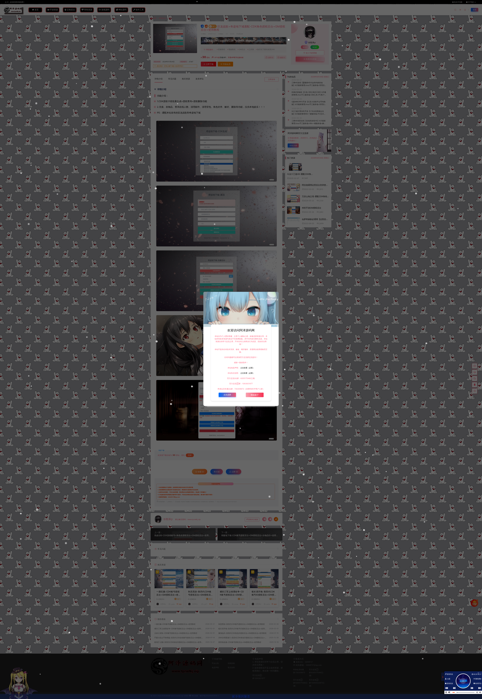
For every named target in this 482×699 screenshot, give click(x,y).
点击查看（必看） (247, 368)
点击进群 (227, 395)
